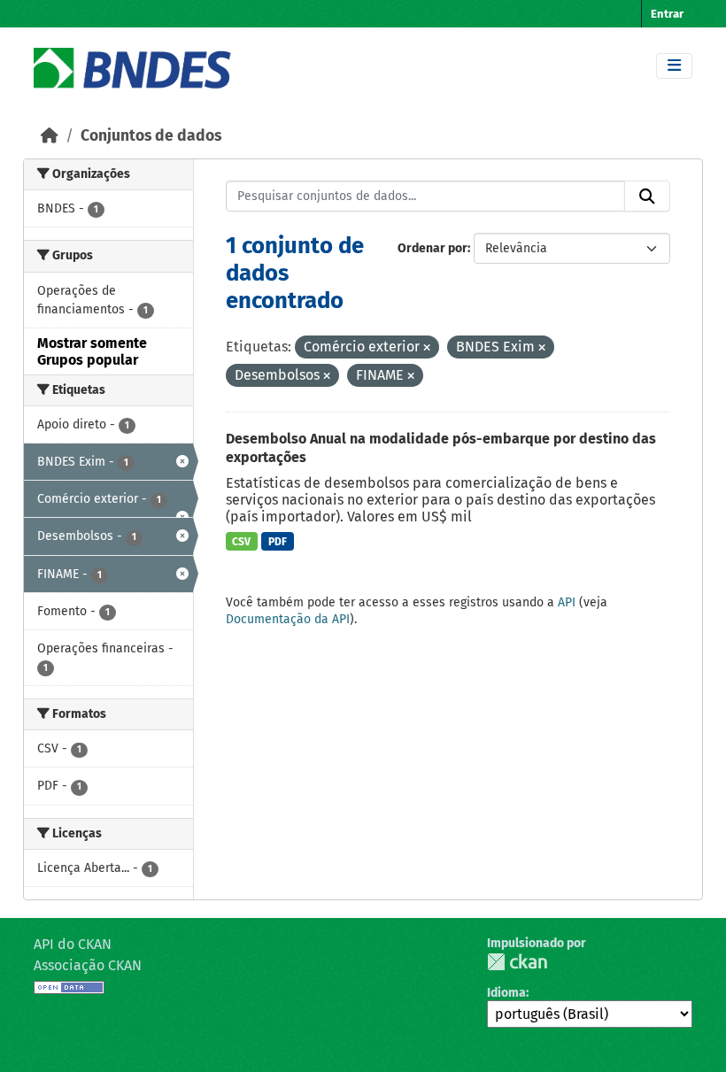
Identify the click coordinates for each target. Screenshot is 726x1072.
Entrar (667, 13)
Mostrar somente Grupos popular (92, 351)
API (566, 602)
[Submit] (647, 196)
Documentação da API (288, 619)
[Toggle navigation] (674, 66)
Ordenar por (432, 248)
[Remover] (426, 348)
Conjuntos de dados (151, 136)
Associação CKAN (88, 965)
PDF (277, 542)
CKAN (517, 961)
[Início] (49, 136)
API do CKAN (73, 944)
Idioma (506, 992)
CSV (241, 542)
